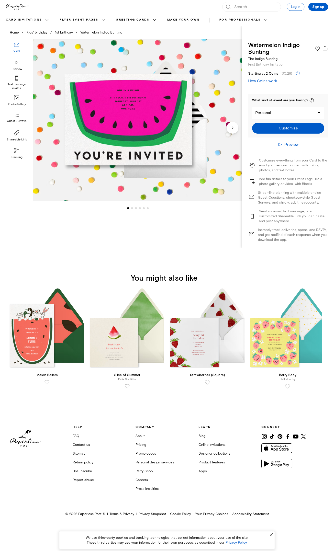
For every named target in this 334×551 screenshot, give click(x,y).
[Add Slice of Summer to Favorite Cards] (127, 386)
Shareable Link (17, 139)
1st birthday (64, 32)
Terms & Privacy (122, 514)
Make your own (183, 20)
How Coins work (262, 81)
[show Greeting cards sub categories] (154, 20)
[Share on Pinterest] (280, 436)
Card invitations (24, 20)
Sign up (318, 7)
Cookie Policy (180, 514)
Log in (295, 7)
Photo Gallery (17, 104)
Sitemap (79, 453)
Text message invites (17, 86)
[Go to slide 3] (132, 208)
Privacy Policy (236, 542)
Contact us (81, 445)
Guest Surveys (16, 121)
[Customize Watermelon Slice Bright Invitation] (138, 120)
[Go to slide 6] (144, 208)
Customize (288, 128)
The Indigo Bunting (263, 59)
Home (14, 32)
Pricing (140, 445)
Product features (212, 462)
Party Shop (144, 471)
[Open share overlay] (325, 48)
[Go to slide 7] (148, 208)
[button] (311, 100)
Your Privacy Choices (211, 514)
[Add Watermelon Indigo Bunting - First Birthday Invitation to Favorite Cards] (317, 49)
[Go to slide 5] (140, 208)
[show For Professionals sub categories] (266, 20)
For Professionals (240, 20)
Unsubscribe (82, 471)
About (140, 436)
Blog (202, 436)
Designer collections (214, 453)
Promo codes (145, 453)
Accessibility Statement (250, 514)
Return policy (83, 462)
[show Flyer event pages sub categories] (103, 20)
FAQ (76, 436)
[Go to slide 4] (136, 208)
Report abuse (83, 480)
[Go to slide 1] (128, 208)
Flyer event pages (79, 20)
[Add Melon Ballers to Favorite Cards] (47, 382)
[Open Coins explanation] (298, 73)
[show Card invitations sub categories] (47, 20)
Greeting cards (133, 20)
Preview (16, 69)
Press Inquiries (147, 489)
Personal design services (154, 462)
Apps (203, 471)
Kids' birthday (36, 32)
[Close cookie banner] (271, 535)
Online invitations (212, 445)
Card (16, 51)
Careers (141, 480)
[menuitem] (28, 20)
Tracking (16, 157)
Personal (263, 112)
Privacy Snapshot (152, 514)
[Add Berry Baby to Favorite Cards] (287, 386)
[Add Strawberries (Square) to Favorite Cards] (207, 382)
